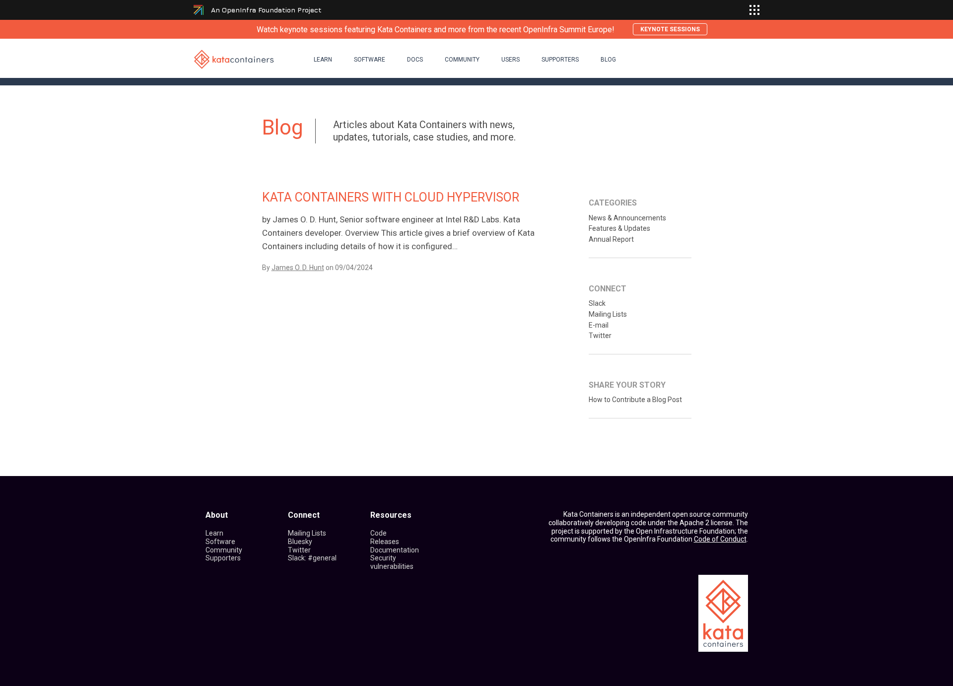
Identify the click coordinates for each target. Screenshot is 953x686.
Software (369, 59)
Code (378, 533)
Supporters (560, 59)
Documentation (394, 550)
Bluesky (300, 542)
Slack (597, 303)
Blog (608, 59)
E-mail (599, 325)
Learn (323, 59)
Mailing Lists (608, 314)
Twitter (600, 336)
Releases (384, 542)
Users (510, 59)
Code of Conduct (720, 539)
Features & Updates (619, 228)
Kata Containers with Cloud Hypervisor (390, 197)
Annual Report (611, 239)
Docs (415, 59)
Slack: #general (312, 558)
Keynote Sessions (670, 29)
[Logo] (234, 59)
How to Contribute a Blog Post (635, 400)
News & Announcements (627, 218)
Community (462, 59)
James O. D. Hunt (298, 268)
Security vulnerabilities (391, 562)
